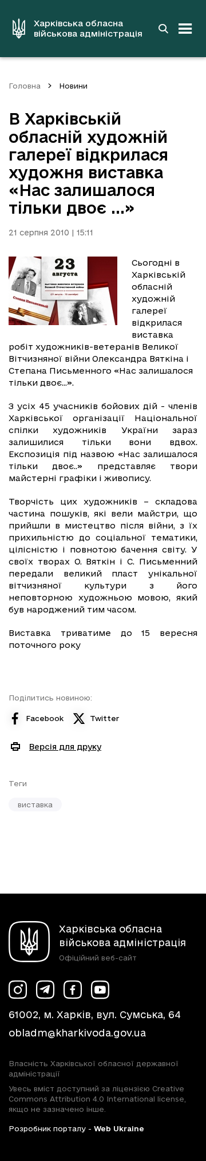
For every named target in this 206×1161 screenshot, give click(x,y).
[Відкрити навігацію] (185, 28)
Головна (25, 86)
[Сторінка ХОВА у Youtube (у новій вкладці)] (100, 989)
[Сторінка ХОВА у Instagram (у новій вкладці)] (18, 989)
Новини (73, 86)
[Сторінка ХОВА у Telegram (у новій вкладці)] (45, 989)
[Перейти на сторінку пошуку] (163, 28)
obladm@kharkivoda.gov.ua (77, 1032)
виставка (35, 804)
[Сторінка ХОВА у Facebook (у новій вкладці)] (73, 989)
